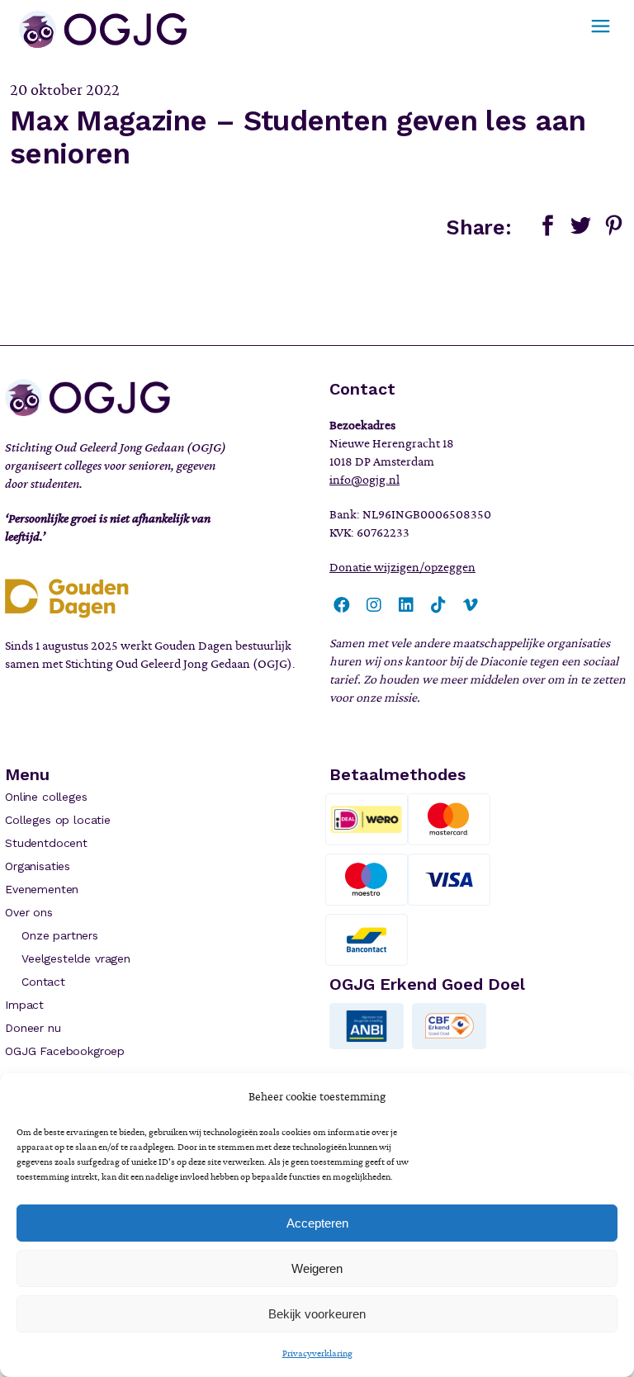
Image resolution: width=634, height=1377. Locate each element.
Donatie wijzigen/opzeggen (402, 567)
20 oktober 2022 (65, 90)
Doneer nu (32, 1027)
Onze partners (59, 935)
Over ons (29, 912)
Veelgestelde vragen (75, 958)
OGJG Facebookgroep (65, 1051)
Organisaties (37, 866)
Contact (43, 981)
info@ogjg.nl (364, 479)
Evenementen (41, 889)
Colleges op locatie (58, 819)
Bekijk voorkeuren (317, 1314)
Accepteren (317, 1223)
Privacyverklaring (317, 1353)
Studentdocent (46, 842)
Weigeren (317, 1268)
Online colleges (46, 796)
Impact (24, 1004)
